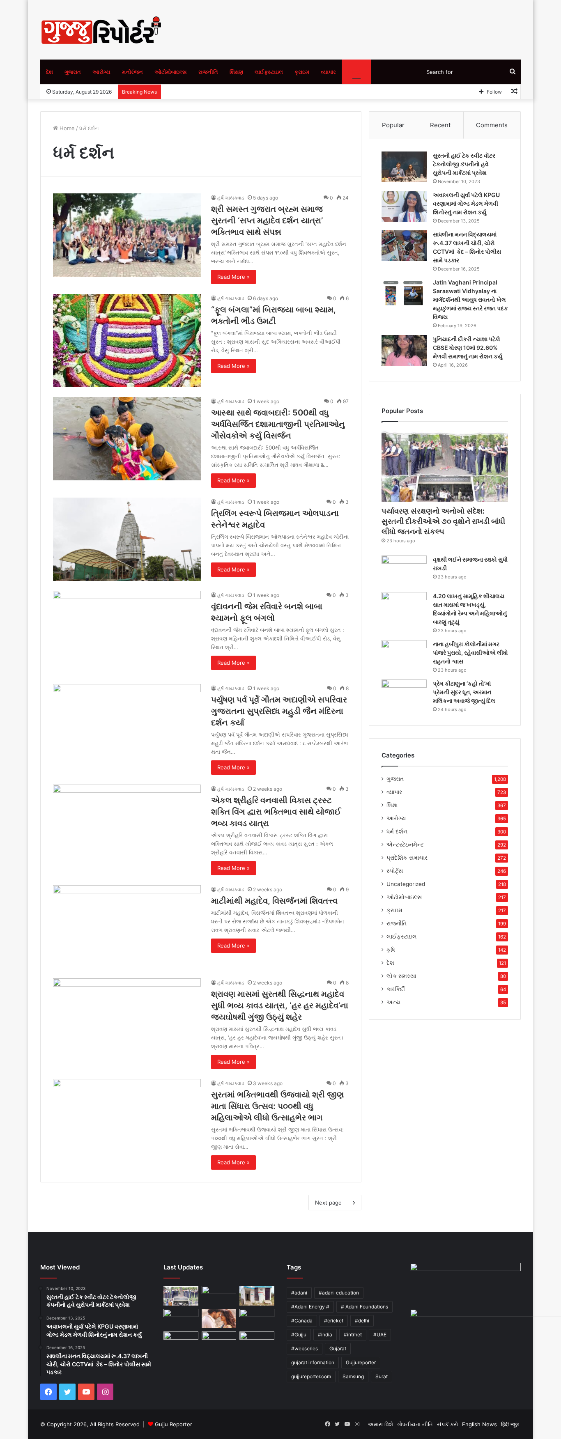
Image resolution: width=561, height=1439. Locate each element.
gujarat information (312, 1362)
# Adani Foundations (364, 1307)
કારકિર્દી (395, 989)
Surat (381, 1376)
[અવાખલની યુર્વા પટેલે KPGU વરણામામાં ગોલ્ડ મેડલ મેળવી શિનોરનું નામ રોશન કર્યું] (404, 206)
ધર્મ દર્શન (396, 831)
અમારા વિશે (380, 1424)
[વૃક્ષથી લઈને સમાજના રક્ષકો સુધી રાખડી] (404, 570)
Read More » (233, 276)
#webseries (304, 1348)
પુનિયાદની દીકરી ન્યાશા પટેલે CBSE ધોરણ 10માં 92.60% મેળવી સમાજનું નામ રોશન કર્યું (467, 347)
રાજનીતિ (208, 72)
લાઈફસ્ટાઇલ (269, 72)
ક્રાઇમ (301, 72)
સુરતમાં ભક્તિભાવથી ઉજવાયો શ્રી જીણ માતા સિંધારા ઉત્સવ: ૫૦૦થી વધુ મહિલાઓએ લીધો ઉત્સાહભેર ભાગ (277, 1106)
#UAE (379, 1334)
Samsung (353, 1376)
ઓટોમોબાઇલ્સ (170, 72)
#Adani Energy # (310, 1307)
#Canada (302, 1320)
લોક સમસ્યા (401, 976)
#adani (299, 1293)
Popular (393, 125)
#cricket (333, 1320)
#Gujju (298, 1334)
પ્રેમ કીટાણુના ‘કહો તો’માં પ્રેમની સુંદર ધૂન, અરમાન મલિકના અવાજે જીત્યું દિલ (464, 692)
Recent (440, 125)
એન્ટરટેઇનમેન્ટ (405, 844)
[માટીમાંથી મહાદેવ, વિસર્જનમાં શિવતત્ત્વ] (127, 927)
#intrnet (353, 1334)
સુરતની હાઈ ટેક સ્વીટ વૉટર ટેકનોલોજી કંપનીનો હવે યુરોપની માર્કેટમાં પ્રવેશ (464, 164)
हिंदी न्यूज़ (510, 1424)
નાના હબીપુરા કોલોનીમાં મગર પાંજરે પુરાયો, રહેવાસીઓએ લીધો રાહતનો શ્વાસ (470, 652)
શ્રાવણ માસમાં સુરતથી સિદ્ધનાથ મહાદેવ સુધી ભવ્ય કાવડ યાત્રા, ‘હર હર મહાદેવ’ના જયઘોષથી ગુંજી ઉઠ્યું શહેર (279, 1005)
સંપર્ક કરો (447, 1424)
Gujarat (337, 1348)
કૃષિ (390, 949)
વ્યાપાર (328, 72)
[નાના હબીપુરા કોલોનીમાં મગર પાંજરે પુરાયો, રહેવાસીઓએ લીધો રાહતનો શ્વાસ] (404, 655)
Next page (328, 1202)
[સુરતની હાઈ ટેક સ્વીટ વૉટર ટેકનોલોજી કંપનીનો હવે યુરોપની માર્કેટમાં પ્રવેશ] (404, 166)
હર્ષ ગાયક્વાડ (230, 198)
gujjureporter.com (311, 1376)
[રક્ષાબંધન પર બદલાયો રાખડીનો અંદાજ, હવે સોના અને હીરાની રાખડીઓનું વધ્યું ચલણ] (256, 1342)
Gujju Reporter (173, 1424)
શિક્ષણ (236, 72)
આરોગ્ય (101, 72)
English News (479, 1424)
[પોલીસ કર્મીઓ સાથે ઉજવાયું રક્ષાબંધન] (256, 1319)
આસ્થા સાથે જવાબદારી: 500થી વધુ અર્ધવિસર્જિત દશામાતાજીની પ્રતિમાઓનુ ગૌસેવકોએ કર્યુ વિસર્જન (278, 424)
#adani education (339, 1293)
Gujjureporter (361, 1362)
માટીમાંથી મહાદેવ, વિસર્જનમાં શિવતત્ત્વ (274, 901)
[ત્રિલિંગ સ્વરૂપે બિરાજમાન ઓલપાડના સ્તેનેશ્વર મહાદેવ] (127, 539)
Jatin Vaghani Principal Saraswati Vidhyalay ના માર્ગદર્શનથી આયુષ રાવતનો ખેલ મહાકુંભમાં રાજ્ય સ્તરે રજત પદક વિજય (470, 299)
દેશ (49, 72)
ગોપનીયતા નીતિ (415, 1424)
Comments (492, 125)
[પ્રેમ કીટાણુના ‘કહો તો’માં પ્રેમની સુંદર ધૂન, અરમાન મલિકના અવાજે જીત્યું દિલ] (404, 694)
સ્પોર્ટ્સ (394, 871)
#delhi (362, 1320)
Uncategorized (405, 884)
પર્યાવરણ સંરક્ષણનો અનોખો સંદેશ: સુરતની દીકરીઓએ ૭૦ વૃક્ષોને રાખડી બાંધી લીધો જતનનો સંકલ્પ (443, 521)
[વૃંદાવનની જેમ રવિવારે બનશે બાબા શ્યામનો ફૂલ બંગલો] (127, 632)
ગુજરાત (72, 72)
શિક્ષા (392, 805)
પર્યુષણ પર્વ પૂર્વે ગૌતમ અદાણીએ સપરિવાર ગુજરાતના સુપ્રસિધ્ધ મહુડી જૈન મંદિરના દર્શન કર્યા (279, 711)
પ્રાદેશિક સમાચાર (407, 857)
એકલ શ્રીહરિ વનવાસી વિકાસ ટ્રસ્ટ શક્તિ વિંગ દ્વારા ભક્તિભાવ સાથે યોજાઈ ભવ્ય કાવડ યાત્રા (276, 811)
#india (325, 1334)
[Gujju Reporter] (101, 29)
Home (66, 128)
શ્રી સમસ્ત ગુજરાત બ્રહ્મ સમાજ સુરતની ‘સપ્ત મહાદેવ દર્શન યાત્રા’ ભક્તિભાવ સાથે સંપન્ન (267, 220)
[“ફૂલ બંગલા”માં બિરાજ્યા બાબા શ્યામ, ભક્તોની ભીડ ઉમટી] (127, 340)
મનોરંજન (132, 72)
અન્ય (354, 72)
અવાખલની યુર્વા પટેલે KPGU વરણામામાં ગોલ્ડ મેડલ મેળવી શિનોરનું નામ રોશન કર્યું (466, 203)
